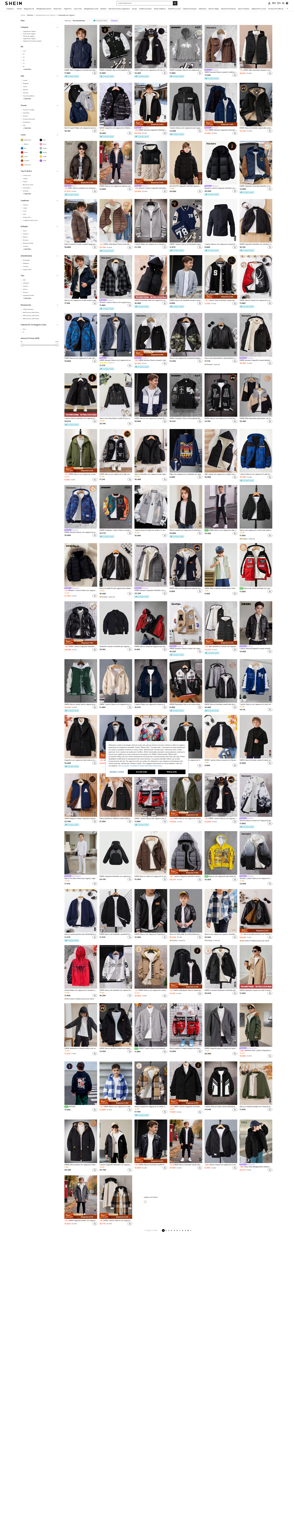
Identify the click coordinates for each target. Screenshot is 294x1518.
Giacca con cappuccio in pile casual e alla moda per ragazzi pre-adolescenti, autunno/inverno (80, 300)
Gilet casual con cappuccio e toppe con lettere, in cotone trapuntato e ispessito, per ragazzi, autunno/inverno (221, 474)
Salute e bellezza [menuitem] (160, 9)
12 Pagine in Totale (151, 1230)
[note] (71, 76)
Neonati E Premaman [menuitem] (228, 9)
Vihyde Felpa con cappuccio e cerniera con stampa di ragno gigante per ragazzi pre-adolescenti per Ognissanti (80, 990)
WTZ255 (70, 1106)
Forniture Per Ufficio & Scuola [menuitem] (278, 9)
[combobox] (77, 21)
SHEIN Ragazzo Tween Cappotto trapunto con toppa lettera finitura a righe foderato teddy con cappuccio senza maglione (80, 818)
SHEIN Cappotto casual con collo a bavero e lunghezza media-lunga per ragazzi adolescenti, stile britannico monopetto (256, 990)
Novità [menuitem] (19, 9)
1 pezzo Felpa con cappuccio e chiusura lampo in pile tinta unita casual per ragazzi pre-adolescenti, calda (150, 244)
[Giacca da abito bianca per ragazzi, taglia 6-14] (80, 853)
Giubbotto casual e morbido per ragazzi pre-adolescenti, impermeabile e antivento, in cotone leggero (115, 646)
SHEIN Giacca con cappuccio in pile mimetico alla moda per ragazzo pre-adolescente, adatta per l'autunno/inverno (80, 358)
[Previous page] (160, 1230)
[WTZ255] (80, 1083)
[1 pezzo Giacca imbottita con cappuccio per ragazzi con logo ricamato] (80, 395)
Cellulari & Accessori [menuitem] (190, 9)
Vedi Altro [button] (28, 69)
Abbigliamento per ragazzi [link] (45, 15)
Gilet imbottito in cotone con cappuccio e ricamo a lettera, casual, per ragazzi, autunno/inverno (221, 646)
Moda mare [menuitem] (57, 9)
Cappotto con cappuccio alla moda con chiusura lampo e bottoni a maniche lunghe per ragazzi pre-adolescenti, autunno (80, 760)
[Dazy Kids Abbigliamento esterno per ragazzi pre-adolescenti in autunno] (256, 1141)
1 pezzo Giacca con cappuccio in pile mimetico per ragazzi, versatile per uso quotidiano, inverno (256, 474)
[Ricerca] (175, 3)
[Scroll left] (284, 8)
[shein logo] (13, 3)
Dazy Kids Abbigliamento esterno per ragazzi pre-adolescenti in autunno (256, 1167)
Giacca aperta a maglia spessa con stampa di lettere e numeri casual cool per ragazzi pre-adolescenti (186, 1048)
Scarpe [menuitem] (134, 9)
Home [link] (23, 15)
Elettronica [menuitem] (202, 9)
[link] (274, 3)
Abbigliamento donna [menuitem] (43, 9)
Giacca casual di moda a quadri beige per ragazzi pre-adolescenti (80, 244)
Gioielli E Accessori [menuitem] (145, 9)
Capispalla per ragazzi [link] (66, 15)
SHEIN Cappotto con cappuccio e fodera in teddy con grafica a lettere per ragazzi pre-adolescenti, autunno (115, 128)
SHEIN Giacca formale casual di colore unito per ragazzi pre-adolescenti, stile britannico (256, 760)
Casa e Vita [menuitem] (78, 9)
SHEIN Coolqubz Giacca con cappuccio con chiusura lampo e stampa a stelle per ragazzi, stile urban (186, 70)
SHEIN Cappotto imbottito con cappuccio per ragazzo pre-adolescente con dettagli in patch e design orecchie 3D (115, 876)
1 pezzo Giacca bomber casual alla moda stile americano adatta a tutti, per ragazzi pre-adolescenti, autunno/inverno (221, 300)
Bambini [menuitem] (103, 9)
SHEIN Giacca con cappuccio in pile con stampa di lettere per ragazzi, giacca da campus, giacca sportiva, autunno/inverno (115, 474)
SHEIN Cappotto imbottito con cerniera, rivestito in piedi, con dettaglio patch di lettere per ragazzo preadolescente (256, 244)
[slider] (22, 345)
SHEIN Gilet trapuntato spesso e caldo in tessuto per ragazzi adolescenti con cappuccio (256, 70)
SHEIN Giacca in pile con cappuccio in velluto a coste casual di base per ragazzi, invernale (150, 876)
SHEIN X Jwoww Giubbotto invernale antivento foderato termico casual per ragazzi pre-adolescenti (221, 990)
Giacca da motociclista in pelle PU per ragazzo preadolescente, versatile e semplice (115, 418)
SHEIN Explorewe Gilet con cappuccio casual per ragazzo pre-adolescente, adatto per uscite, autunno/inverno (150, 300)
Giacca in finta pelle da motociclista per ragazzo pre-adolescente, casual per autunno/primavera (186, 934)
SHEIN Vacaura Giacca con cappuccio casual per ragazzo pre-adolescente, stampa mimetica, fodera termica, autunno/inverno (80, 532)
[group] (39, 31)
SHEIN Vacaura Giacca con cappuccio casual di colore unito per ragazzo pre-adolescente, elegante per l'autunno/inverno (115, 360)
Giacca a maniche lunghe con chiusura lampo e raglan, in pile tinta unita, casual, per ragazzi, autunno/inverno (256, 1106)
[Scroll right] (287, 8)
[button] (283, 3)
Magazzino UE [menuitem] (29, 9)
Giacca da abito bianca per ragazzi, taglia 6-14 (80, 878)
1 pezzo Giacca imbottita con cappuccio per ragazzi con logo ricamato (80, 418)
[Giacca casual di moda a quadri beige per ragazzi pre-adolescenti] (80, 221)
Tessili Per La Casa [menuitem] (174, 9)
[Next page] (190, 1230)
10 (188, 1230)
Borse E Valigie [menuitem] (214, 9)
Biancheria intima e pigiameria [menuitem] (119, 9)
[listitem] (81, 52)
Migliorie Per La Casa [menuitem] (259, 9)
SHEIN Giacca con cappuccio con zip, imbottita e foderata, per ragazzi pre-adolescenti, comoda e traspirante (150, 70)
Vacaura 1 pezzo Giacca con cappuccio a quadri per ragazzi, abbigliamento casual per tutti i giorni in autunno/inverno (115, 302)
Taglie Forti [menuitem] (67, 9)
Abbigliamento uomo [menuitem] (91, 9)
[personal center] (269, 3)
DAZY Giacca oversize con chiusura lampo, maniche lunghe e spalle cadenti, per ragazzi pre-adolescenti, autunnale (81, 188)
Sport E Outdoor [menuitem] (243, 9)
